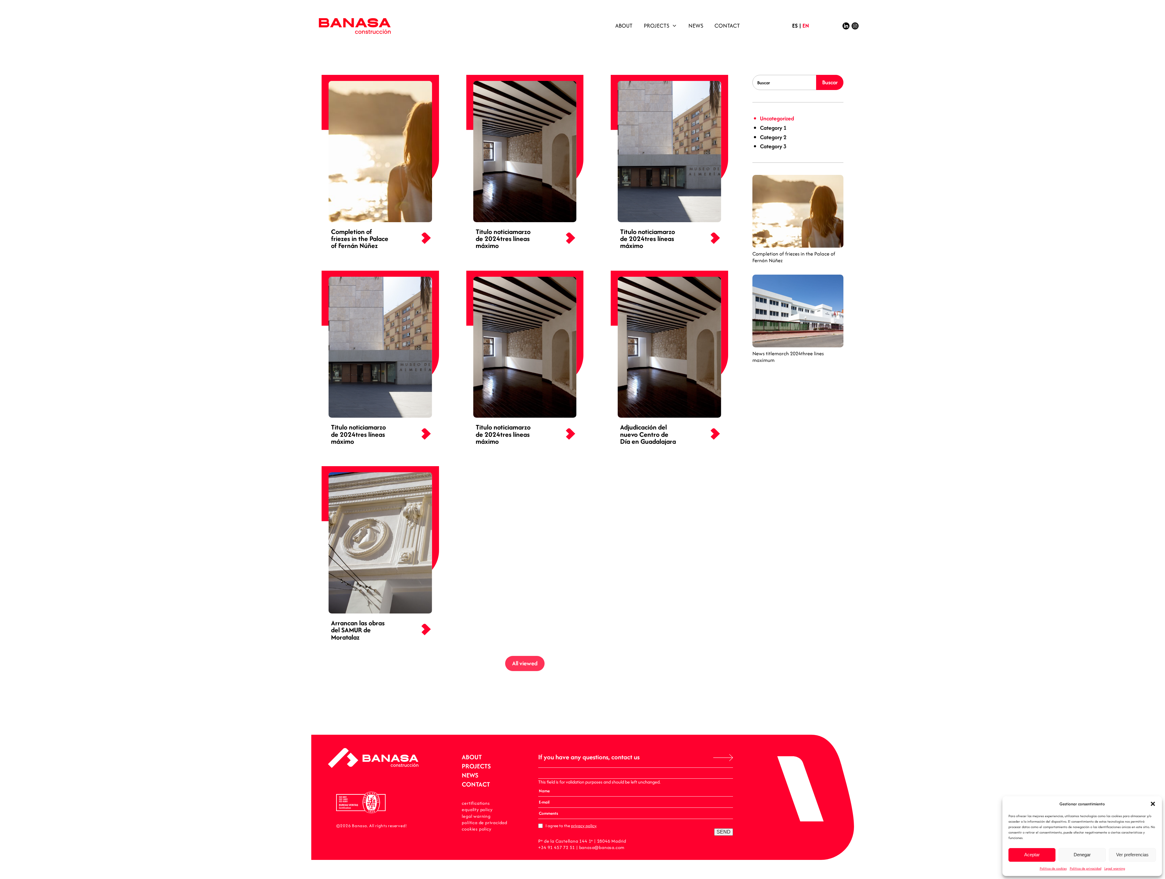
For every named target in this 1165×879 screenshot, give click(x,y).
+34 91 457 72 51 (556, 847)
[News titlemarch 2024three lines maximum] (797, 311)
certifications (476, 803)
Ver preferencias (1132, 854)
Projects (656, 26)
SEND (724, 831)
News (695, 26)
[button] (1153, 804)
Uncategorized (777, 118)
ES (795, 26)
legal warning (476, 816)
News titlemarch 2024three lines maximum (788, 356)
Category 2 (773, 137)
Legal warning (1114, 868)
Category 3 (773, 146)
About (624, 26)
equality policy (477, 809)
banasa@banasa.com (602, 847)
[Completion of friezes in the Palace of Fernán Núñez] (797, 211)
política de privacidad (484, 822)
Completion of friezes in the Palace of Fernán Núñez (793, 257)
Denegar (1082, 854)
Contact (727, 26)
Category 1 (773, 128)
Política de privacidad (1085, 868)
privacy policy (583, 826)
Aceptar (1032, 854)
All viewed (525, 663)
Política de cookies (1053, 868)
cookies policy (476, 829)
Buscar (830, 82)
